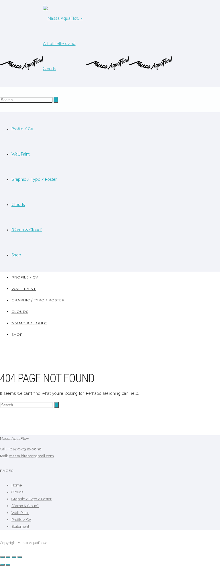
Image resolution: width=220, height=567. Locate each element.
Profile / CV (22, 129)
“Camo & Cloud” (26, 229)
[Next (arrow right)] (8, 565)
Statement (20, 526)
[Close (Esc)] (2, 557)
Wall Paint (20, 154)
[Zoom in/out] (19, 557)
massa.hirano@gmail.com (31, 456)
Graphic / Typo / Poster (34, 179)
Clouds (18, 204)
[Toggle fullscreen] (14, 557)
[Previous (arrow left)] (2, 565)
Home (16, 485)
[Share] (8, 557)
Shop (16, 255)
